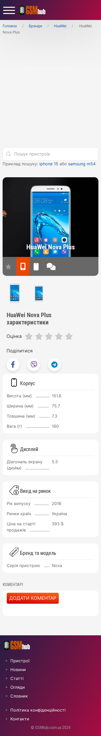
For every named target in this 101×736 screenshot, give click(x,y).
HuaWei (60, 26)
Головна (10, 26)
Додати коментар (32, 598)
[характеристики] (23, 266)
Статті (17, 678)
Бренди (35, 26)
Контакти (19, 718)
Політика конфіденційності (38, 710)
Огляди (17, 687)
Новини (18, 669)
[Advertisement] (50, 92)
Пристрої (20, 660)
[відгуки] (51, 266)
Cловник (19, 696)
